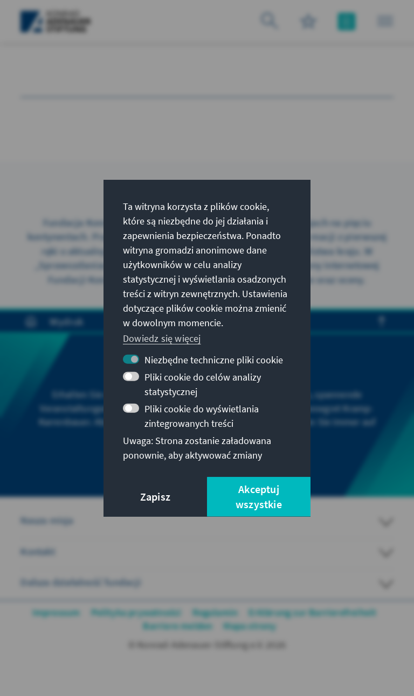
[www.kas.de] (55, 21)
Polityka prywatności (136, 612)
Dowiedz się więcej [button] (162, 338)
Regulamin (215, 612)
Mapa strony (249, 626)
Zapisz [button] (155, 496)
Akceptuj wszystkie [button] (259, 496)
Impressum (56, 612)
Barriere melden (177, 626)
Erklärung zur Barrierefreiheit (312, 612)
